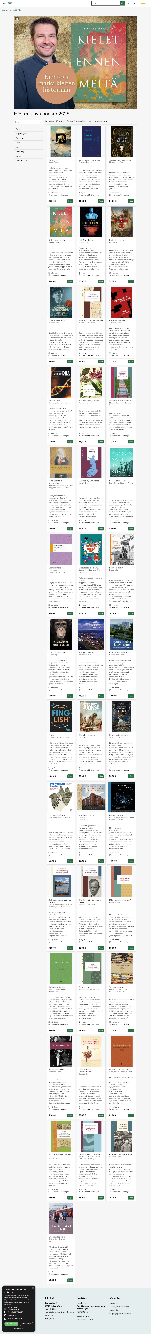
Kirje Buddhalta (86, 240)
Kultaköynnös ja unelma (89, 401)
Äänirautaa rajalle (56, 1069)
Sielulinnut (53, 160)
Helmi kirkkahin (116, 568)
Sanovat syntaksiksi (57, 987)
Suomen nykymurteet (89, 481)
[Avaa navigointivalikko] (3, 3)
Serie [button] (17, 143)
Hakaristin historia (117, 320)
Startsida (6, 10)
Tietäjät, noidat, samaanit (120, 160)
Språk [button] (18, 147)
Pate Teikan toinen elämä (120, 1154)
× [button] (33, 1288)
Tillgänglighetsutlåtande (120, 1314)
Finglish (52, 735)
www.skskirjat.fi (51, 1309)
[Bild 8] (80, 107)
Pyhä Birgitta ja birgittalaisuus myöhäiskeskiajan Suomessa (61, 483)
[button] (144, 3)
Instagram (49, 1318)
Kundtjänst (82, 1303)
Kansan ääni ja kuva (117, 481)
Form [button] (17, 129)
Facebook (49, 1315)
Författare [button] (20, 138)
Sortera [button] (18, 156)
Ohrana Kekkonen (57, 320)
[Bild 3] (70, 107)
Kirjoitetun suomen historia (91, 320)
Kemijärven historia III (88, 653)
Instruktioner (115, 1310)
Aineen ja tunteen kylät (119, 1069)
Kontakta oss (82, 1312)
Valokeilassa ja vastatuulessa (85, 1070)
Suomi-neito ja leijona (118, 735)
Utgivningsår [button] (21, 134)
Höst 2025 (16, 10)
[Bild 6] (76, 107)
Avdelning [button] (20, 152)
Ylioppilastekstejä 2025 (89, 568)
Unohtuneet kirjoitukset (89, 1154)
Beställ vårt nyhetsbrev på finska (59, 1312)
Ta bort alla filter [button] (22, 161)
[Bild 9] (82, 107)
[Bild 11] (86, 107)
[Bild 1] (64, 107)
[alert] (18, 1309)
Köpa (70, 201)
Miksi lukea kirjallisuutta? (120, 900)
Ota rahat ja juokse (87, 735)
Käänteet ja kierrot (117, 815)
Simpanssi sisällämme (58, 653)
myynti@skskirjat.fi (85, 1319)
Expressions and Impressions (56, 569)
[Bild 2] (67, 107)
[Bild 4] (72, 107)
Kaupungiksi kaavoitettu (120, 653)
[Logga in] (128, 3)
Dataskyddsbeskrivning (119, 1307)
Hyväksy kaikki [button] (11, 1324)
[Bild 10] (84, 107)
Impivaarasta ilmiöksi (57, 815)
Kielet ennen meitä (57, 240)
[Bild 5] (74, 107)
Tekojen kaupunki (117, 987)
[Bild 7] (78, 107)
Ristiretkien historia (117, 240)
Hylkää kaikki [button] (26, 1324)
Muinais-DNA (54, 401)
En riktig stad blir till (57, 1237)
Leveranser (114, 1303)
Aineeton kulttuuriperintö (121, 401)
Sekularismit (84, 987)
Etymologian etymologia (89, 160)
